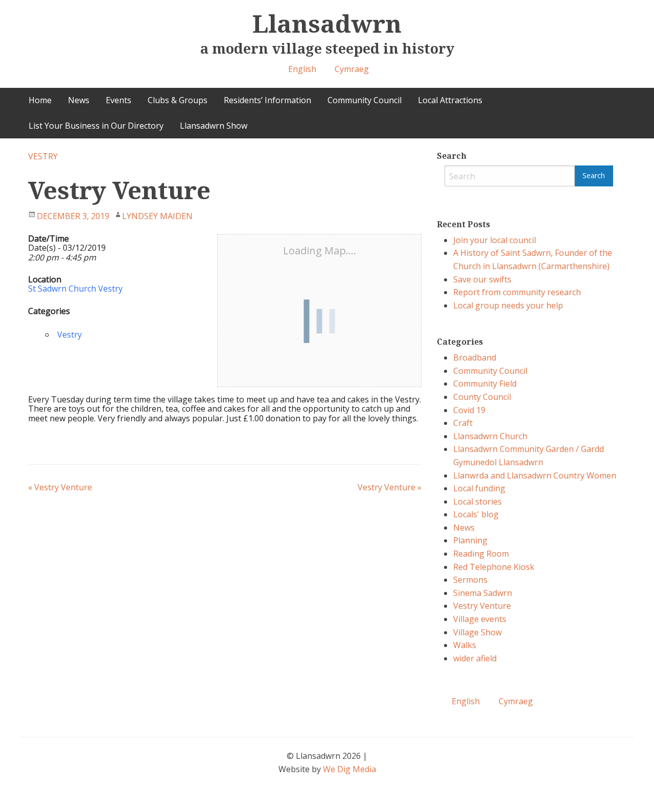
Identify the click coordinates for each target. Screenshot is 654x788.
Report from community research (517, 292)
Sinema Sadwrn (482, 593)
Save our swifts (482, 279)
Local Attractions (450, 100)
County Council (482, 396)
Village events (479, 619)
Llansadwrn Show (213, 125)
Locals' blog (476, 514)
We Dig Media (349, 769)
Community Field (485, 383)
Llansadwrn (327, 23)
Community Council (365, 100)
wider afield (475, 658)
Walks (464, 645)
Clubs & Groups (177, 100)
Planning (470, 540)
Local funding (479, 488)
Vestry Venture (60, 487)
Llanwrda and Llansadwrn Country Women (534, 475)
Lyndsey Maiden (157, 216)
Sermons (470, 579)
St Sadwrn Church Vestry (75, 288)
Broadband (474, 357)
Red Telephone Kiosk (493, 566)
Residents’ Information (267, 100)
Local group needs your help (508, 305)
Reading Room (481, 553)
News (78, 100)
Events (118, 100)
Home (40, 100)
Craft (463, 422)
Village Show (477, 632)
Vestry (43, 156)
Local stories (477, 501)
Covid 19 (469, 410)
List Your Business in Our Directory (96, 125)
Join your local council (494, 240)
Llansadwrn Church (490, 436)
